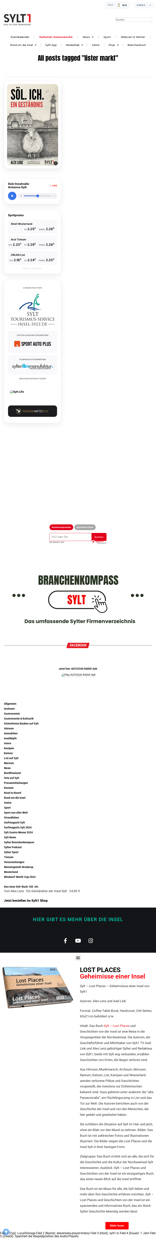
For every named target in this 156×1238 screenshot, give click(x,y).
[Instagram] (90, 940)
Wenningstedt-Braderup (18, 867)
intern (7, 743)
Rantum (9, 788)
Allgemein (10, 703)
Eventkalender (20, 36)
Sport (107, 36)
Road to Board (12, 792)
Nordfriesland (12, 773)
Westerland (11, 872)
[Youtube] (78, 940)
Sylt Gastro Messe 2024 (18, 832)
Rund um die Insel (21, 44)
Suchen (98, 536)
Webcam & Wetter (133, 36)
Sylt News (10, 837)
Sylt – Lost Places (117, 1026)
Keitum (8, 753)
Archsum (9, 708)
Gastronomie (12, 713)
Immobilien (11, 733)
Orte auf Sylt (11, 778)
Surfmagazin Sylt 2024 (18, 827)
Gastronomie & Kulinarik (18, 718)
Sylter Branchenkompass (19, 842)
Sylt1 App (51, 44)
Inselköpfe (10, 738)
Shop (111, 44)
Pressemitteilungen (16, 783)
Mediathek (73, 44)
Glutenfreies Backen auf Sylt (21, 723)
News (86, 36)
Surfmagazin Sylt (14, 822)
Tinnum (8, 857)
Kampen (9, 748)
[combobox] (133, 20)
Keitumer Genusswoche (55, 36)
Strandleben (11, 817)
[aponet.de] (99, 542)
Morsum (9, 763)
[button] (78, 958)
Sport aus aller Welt (16, 812)
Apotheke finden (85, 527)
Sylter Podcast (13, 847)
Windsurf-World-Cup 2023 (20, 877)
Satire (95, 44)
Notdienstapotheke (61, 527)
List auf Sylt (11, 758)
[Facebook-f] (65, 940)
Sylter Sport (11, 852)
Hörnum (9, 728)
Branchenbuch (136, 44)
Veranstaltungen (14, 862)
